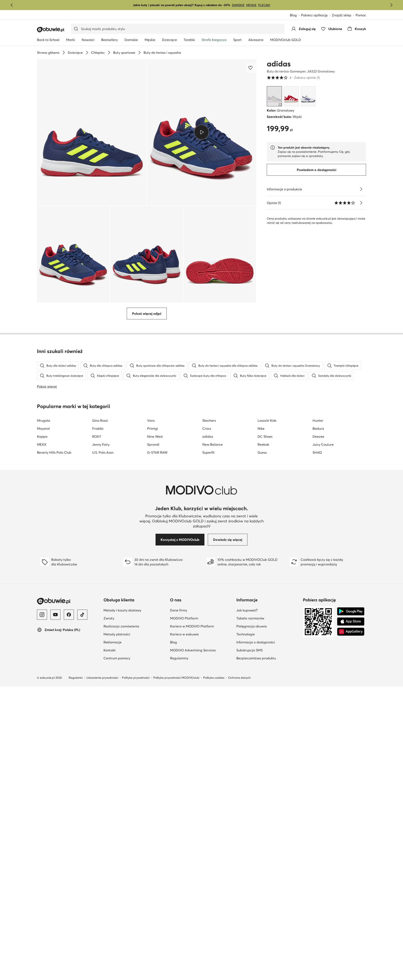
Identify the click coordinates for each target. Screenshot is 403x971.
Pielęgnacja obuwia (268, 626)
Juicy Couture (323, 444)
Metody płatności (135, 634)
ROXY (96, 436)
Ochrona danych (239, 678)
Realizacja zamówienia (135, 626)
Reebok (263, 444)
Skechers (209, 420)
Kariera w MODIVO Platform (201, 626)
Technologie (266, 634)
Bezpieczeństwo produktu (268, 658)
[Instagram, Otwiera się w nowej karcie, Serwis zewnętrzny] (42, 615)
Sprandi (153, 444)
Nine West (155, 436)
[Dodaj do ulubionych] (250, 68)
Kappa (42, 436)
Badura (318, 428)
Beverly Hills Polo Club (54, 452)
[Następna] (391, 5)
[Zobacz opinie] (361, 203)
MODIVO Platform (201, 618)
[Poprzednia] (12, 5)
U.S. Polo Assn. (103, 452)
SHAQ (317, 452)
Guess (262, 452)
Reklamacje (132, 642)
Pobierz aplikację (316, 15)
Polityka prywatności (135, 678)
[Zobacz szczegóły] (361, 189)
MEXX (41, 444)
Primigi (152, 428)
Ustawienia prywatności (102, 678)
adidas (279, 63)
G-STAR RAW (157, 452)
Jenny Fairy (101, 444)
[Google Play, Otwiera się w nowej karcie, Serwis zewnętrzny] (350, 611)
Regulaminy (199, 658)
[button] (92, 132)
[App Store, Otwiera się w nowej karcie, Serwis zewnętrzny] (350, 621)
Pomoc (361, 15)
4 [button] (293, 77)
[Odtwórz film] (201, 132)
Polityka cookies (213, 678)
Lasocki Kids (267, 420)
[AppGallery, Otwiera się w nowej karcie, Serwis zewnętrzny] (350, 631)
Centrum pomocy (135, 658)
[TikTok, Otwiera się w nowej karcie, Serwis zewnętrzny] (82, 615)
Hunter (318, 420)
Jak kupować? (267, 610)
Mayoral (43, 428)
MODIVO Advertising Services (201, 650)
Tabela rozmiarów (268, 618)
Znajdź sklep (341, 15)
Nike (261, 428)
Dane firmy (199, 610)
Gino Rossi (100, 420)
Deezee (318, 436)
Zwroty (129, 618)
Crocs (206, 428)
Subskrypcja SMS (268, 650)
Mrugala (43, 420)
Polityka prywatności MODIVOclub (176, 678)
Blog (295, 15)
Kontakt (130, 650)
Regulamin (76, 678)
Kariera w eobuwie (201, 634)
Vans (151, 420)
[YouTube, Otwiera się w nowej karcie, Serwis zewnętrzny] (55, 615)
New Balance (212, 444)
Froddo (97, 428)
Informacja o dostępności (268, 642)
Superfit (208, 452)
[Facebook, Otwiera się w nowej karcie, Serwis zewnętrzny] (69, 615)
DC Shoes (265, 436)
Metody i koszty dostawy (135, 610)
